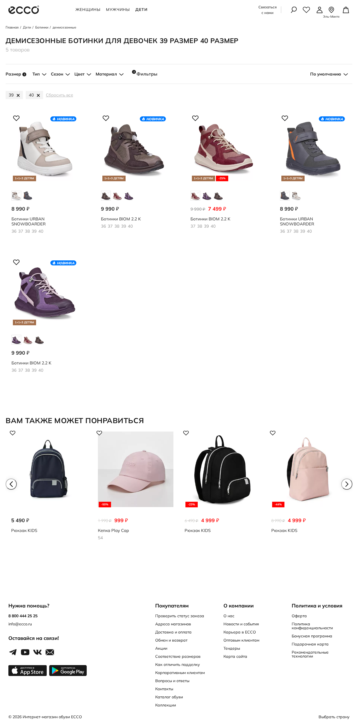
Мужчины (118, 9)
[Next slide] (346, 484)
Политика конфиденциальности (312, 626)
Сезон (57, 74)
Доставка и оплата (173, 632)
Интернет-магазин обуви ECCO (52, 716)
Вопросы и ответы (172, 681)
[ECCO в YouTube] (25, 652)
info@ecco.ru (20, 624)
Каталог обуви (169, 697)
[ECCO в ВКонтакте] (37, 652)
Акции (161, 648)
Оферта (299, 616)
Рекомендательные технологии (310, 654)
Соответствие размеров (178, 656)
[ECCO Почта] (49, 652)
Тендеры (231, 648)
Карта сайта (235, 656)
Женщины (88, 9)
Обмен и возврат (171, 640)
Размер (15, 74)
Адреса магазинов (173, 624)
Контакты (164, 689)
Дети (141, 9)
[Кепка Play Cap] (135, 486)
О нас (228, 616)
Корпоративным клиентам (180, 673)
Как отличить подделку (177, 664)
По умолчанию (325, 74)
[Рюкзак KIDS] (49, 486)
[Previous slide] (11, 484)
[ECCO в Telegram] (12, 652)
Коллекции (165, 705)
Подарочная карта (310, 644)
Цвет (79, 74)
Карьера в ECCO (239, 632)
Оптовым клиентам (241, 640)
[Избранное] (306, 10)
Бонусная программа (312, 636)
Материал (106, 74)
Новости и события (241, 624)
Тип (36, 74)
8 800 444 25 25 (22, 616)
